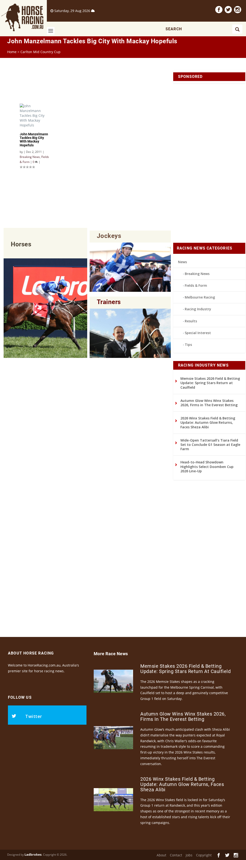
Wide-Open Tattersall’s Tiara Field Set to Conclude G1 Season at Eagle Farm (210, 444)
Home (12, 52)
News (182, 262)
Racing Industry (198, 309)
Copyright (204, 855)
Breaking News (197, 273)
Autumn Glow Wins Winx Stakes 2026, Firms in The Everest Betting (209, 402)
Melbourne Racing (200, 297)
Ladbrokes (33, 854)
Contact (176, 855)
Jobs (189, 855)
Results (191, 321)
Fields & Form (196, 285)
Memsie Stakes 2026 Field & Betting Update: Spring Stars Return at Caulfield (210, 382)
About (161, 855)
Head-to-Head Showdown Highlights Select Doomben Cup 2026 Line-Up (207, 466)
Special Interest (198, 332)
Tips (188, 344)
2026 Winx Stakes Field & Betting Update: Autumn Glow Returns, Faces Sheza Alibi (207, 422)
